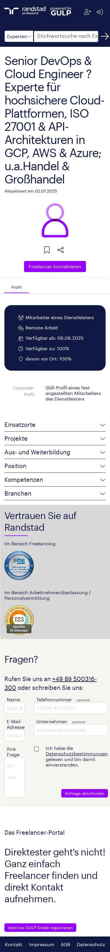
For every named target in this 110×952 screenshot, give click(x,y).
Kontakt (13, 944)
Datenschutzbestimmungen (77, 753)
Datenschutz (91, 944)
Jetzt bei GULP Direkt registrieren (40, 927)
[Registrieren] (87, 12)
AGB (65, 944)
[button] (18, 36)
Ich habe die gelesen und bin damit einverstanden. (77, 756)
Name (13, 699)
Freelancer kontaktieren (55, 266)
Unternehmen (51, 721)
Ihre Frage (13, 751)
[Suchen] (105, 36)
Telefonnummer (54, 699)
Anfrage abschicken (84, 793)
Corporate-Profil (23, 391)
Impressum (41, 944)
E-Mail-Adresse (16, 724)
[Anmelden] (99, 12)
